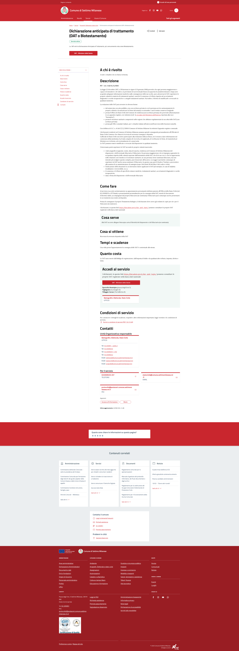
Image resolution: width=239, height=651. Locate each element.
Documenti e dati (65, 570)
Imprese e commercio (128, 570)
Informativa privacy (127, 600)
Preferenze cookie (65, 644)
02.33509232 (108, 349)
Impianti (123, 566)
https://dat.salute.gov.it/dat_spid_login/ (133, 207)
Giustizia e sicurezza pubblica (131, 563)
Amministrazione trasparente (131, 597)
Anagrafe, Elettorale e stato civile (101, 566)
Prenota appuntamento (98, 604)
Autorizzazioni (95, 573)
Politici (61, 583)
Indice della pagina (64, 70)
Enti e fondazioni (65, 573)
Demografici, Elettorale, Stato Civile (117, 298)
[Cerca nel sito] (176, 10)
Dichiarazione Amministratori (69, 566)
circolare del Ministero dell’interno (148, 115)
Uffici (61, 587)
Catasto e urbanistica (97, 577)
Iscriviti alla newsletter (128, 610)
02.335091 (65, 606)
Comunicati (155, 566)
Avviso (153, 563)
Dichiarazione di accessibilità (131, 607)
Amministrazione (67, 18)
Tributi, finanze (126, 580)
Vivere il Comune (100, 18)
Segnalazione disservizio (98, 607)
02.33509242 (108, 355)
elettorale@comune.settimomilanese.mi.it (119, 358)
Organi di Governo (65, 577)
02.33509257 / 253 (110, 352)
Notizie (153, 570)
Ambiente (93, 563)
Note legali (124, 604)
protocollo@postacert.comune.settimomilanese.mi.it (117, 388)
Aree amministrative (66, 563)
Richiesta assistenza (97, 600)
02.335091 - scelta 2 (111, 346)
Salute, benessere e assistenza (131, 577)
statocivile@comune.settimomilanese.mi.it (119, 361)
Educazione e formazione (99, 583)
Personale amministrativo (68, 580)
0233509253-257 (108, 375)
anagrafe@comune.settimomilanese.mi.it (119, 364)
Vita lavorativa (126, 583)
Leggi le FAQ (94, 597)
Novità (79, 18)
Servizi (88, 18)
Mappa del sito (78, 644)
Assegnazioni (94, 570)
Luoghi (153, 585)
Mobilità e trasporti (127, 573)
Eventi (153, 582)
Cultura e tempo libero (97, 580)
